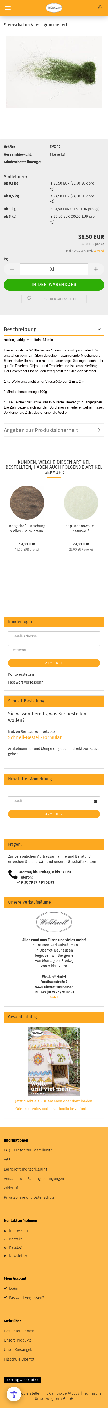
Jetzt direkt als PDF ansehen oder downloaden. (54, 1101)
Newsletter (18, 1256)
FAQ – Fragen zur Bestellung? (28, 1150)
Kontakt (15, 1239)
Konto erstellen (21, 674)
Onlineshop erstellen (23, 1393)
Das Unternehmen (19, 1331)
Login (13, 1288)
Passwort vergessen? (25, 682)
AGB (7, 1159)
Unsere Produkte (18, 1340)
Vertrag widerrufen (22, 1380)
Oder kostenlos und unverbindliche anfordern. (54, 1109)
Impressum (18, 1230)
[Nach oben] (93, 1400)
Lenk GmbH (63, 1399)
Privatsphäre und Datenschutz (29, 1197)
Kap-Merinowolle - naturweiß (81, 528)
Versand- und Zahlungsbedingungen (34, 1179)
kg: (6, 259)
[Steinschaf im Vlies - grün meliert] (54, 71)
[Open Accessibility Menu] (14, 1394)
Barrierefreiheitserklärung (25, 1169)
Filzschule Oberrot (19, 1359)
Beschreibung (20, 329)
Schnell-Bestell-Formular (35, 737)
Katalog (15, 1247)
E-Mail (54, 997)
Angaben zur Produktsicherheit (41, 430)
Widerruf (11, 1188)
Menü (8, 8)
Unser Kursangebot (20, 1350)
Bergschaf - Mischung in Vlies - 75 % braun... (27, 528)
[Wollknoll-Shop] (54, 8)
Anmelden (54, 663)
